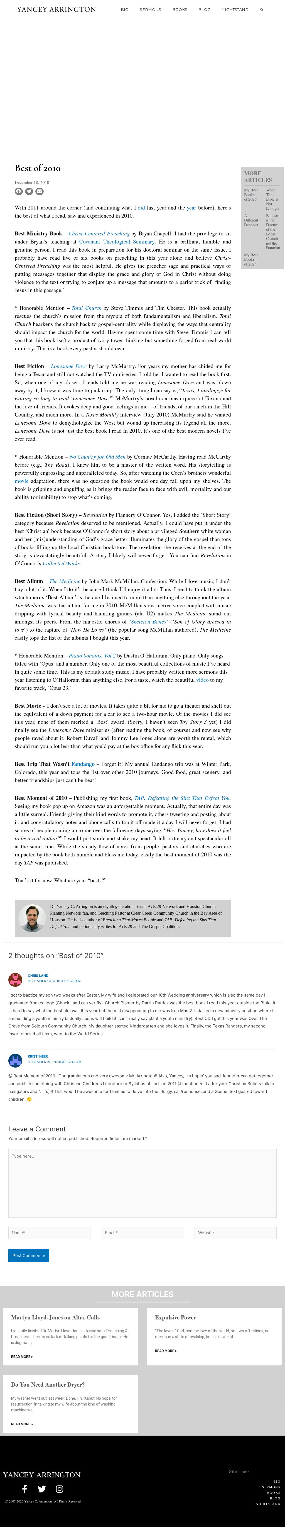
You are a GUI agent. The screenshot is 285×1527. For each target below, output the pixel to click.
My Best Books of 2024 (251, 259)
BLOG (204, 9)
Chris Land (38, 975)
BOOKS (179, 9)
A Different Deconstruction (256, 220)
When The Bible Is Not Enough (272, 199)
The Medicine (64, 581)
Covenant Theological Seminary (116, 241)
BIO (125, 9)
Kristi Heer (38, 1056)
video (202, 679)
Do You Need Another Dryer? (48, 1384)
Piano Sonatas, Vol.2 (92, 655)
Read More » (22, 1357)
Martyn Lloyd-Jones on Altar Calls (55, 1317)
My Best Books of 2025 (251, 194)
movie (22, 480)
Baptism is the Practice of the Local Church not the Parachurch (275, 231)
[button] (262, 9)
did (141, 207)
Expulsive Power (175, 1317)
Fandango (83, 764)
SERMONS (150, 9)
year (191, 207)
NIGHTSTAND (235, 9)
